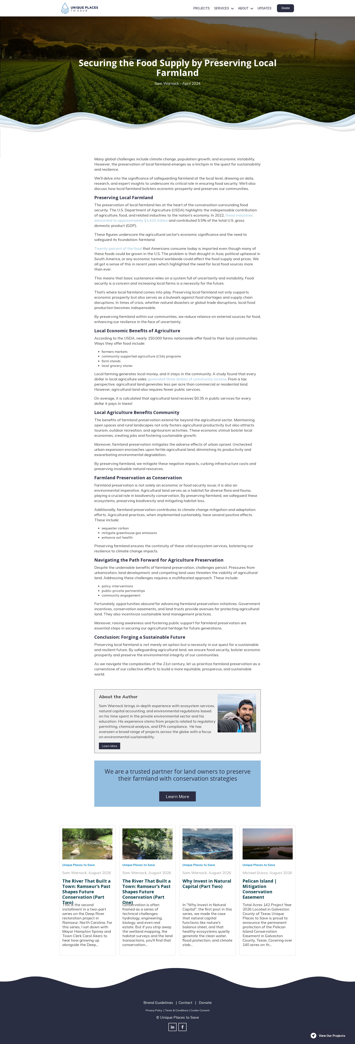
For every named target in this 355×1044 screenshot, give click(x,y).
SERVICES (221, 8)
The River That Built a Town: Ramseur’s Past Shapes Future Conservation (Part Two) (86, 891)
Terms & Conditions (176, 1010)
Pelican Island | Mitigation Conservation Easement (260, 889)
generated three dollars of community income (187, 379)
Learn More (109, 746)
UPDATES (264, 8)
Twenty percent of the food (118, 248)
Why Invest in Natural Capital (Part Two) (206, 883)
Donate (285, 8)
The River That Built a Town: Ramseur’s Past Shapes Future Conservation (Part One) (146, 891)
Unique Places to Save (78, 865)
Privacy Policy (154, 1010)
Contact (185, 1002)
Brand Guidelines (158, 1002)
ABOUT (243, 8)
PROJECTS (201, 8)
